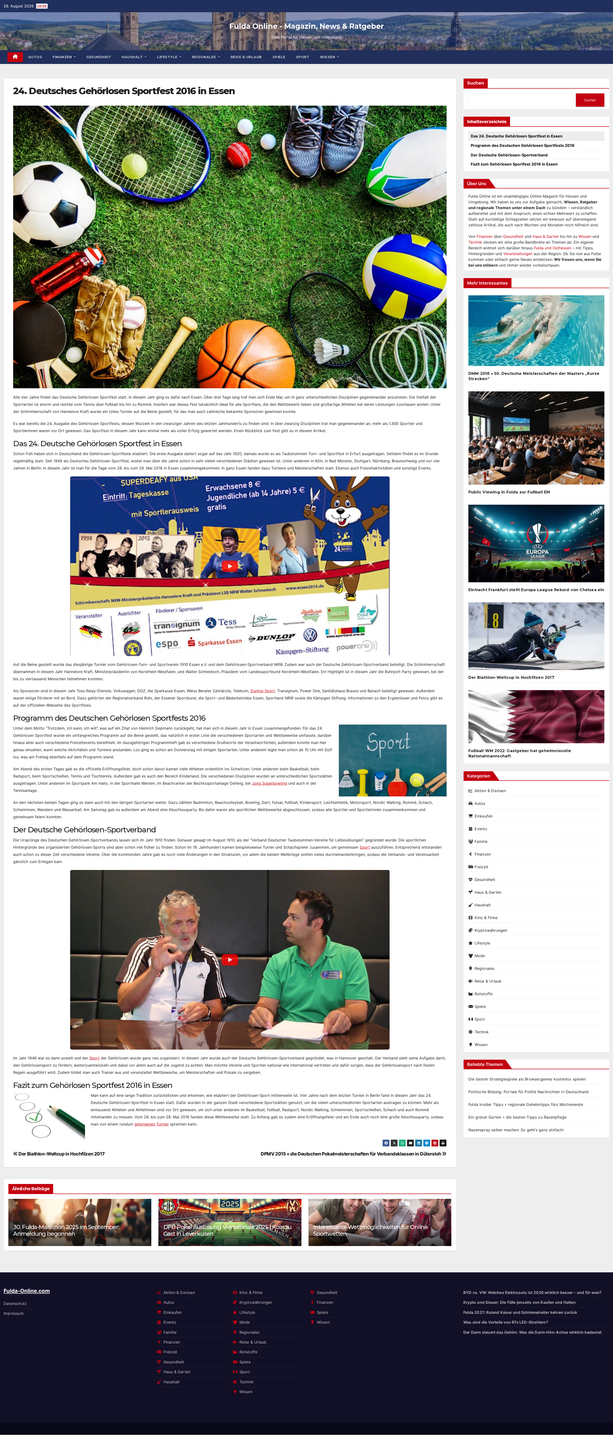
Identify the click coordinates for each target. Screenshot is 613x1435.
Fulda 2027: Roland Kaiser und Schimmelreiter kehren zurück (520, 1312)
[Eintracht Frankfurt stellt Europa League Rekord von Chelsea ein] (536, 545)
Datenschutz (15, 1303)
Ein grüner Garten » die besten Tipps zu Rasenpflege (517, 1117)
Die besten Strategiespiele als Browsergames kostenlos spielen (527, 1079)
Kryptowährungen (491, 930)
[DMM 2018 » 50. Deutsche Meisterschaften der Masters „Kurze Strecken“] (536, 332)
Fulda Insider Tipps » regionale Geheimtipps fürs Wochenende (525, 1104)
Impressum (14, 1313)
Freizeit (481, 866)
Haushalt (133, 57)
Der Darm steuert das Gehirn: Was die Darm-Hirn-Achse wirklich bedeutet (532, 1332)
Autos (35, 57)
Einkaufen (484, 816)
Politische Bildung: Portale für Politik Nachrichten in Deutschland (528, 1091)
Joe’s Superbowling (269, 783)
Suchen (475, 83)
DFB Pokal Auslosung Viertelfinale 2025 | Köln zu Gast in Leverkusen (77, 1230)
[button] (445, 1221)
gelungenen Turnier (151, 1124)
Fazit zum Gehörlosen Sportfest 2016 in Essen (514, 164)
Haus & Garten (546, 236)
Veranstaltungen (518, 253)
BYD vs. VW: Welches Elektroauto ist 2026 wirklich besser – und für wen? (532, 1292)
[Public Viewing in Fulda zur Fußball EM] (536, 439)
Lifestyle (167, 57)
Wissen (328, 57)
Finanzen (63, 57)
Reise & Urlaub (246, 57)
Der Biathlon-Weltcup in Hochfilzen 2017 (61, 1154)
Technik (475, 242)
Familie (481, 841)
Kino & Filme (486, 917)
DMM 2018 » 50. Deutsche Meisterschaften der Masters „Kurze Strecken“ (534, 376)
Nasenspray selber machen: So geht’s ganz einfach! (516, 1129)
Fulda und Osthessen (552, 248)
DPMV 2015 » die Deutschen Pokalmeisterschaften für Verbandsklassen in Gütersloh (351, 1154)
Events (481, 828)
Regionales (204, 57)
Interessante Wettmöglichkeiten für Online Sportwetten (220, 1230)
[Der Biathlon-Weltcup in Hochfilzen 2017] (536, 638)
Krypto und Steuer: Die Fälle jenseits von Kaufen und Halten (519, 1302)
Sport (303, 57)
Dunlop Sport (262, 690)
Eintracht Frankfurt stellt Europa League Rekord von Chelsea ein (536, 590)
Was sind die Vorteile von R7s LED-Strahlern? (505, 1322)
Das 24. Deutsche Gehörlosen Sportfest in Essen (516, 136)
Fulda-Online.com (27, 1291)
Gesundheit (98, 57)
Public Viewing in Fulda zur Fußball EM (509, 492)
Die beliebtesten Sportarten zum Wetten (367, 1233)
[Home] (15, 57)
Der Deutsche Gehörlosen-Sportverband (509, 155)
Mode (480, 955)
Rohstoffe (484, 993)
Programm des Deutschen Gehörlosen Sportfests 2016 (522, 145)
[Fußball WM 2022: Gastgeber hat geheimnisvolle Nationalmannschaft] (536, 718)
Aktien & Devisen (490, 790)
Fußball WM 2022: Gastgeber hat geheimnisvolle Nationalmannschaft (519, 753)
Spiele (278, 57)
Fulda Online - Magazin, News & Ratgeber (306, 26)
